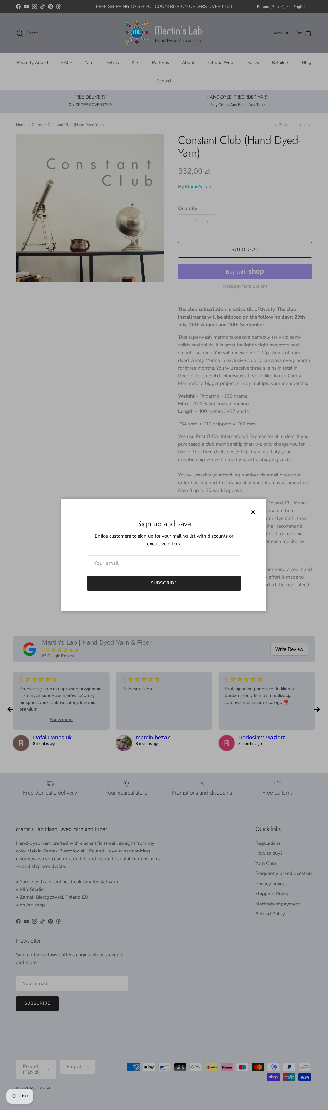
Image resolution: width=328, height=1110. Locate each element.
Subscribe (164, 583)
